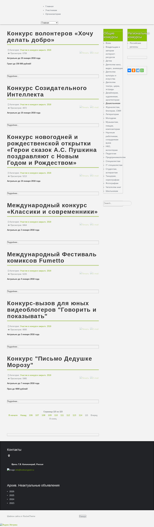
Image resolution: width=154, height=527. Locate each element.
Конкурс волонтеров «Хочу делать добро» (50, 36)
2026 (11, 491)
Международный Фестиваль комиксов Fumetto (52, 257)
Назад (23, 415)
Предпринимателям (116, 157)
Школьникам (112, 191)
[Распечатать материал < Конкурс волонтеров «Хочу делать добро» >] (84, 49)
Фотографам (112, 183)
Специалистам (113, 161)
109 (50, 415)
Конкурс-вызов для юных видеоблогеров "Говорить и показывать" (52, 309)
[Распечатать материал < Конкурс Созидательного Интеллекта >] (84, 104)
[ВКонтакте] (129, 70)
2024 (11, 499)
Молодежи (111, 118)
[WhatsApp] (142, 70)
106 (31, 415)
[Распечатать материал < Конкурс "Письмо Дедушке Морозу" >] (84, 375)
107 (37, 415)
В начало (13, 415)
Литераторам (112, 114)
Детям (109, 61)
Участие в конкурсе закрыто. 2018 (35, 50)
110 (56, 415)
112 (68, 415)
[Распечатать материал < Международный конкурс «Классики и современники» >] (84, 221)
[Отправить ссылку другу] (94, 49)
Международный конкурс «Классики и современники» (52, 208)
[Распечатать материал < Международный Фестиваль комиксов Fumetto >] (84, 270)
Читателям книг (113, 187)
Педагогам (111, 153)
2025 (11, 495)
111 (62, 415)
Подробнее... (13, 76)
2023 (11, 503)
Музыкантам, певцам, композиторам (113, 125)
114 (80, 415)
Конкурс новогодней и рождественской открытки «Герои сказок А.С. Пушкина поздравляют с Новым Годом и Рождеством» (52, 150)
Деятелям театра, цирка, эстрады (113, 85)
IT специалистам (114, 165)
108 (43, 415)
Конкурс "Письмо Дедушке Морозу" (49, 361)
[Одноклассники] (133, 70)
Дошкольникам (113, 103)
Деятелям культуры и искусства (111, 75)
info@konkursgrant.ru (24, 470)
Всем (108, 43)
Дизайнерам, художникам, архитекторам (112, 96)
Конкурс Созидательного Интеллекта (47, 91)
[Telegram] (138, 70)
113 (74, 415)
